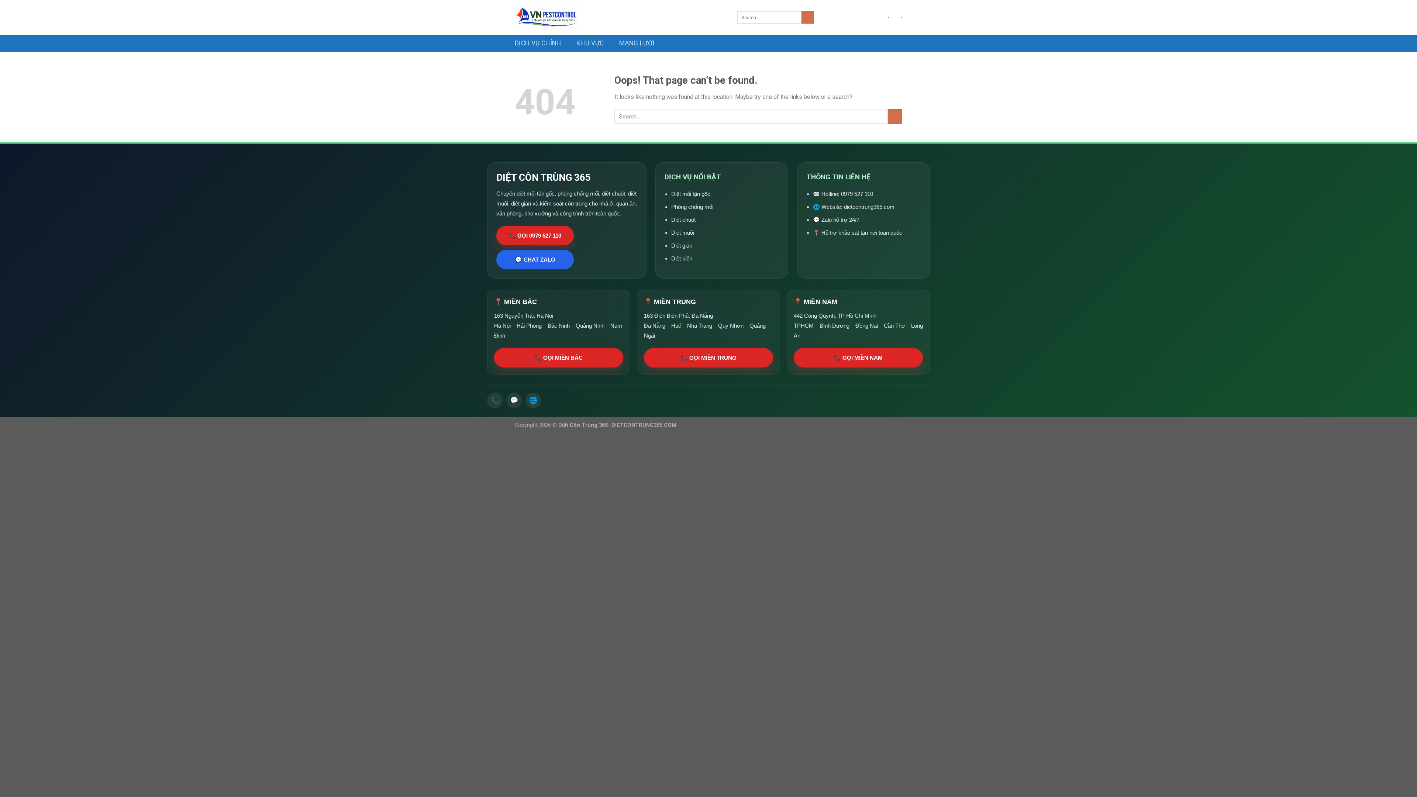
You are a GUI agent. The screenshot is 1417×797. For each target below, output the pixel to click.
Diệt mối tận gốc (690, 194)
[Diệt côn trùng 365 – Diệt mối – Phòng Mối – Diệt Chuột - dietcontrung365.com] (620, 17)
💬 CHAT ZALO (535, 259)
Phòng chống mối (692, 207)
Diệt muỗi (682, 233)
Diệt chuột (683, 220)
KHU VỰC (590, 43)
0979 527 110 (857, 194)
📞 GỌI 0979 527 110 (535, 235)
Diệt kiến (681, 258)
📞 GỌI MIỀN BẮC (559, 358)
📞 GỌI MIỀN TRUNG (709, 358)
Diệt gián (681, 245)
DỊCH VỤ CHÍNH (538, 43)
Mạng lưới (636, 43)
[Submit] (807, 17)
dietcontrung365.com (869, 207)
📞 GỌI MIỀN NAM (858, 358)
